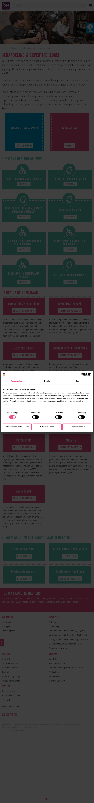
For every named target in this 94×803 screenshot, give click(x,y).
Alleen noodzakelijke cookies (17, 427)
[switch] (35, 417)
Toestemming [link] (16, 381)
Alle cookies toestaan (76, 427)
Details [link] (47, 381)
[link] (81, 374)
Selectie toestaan (47, 427)
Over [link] (78, 381)
